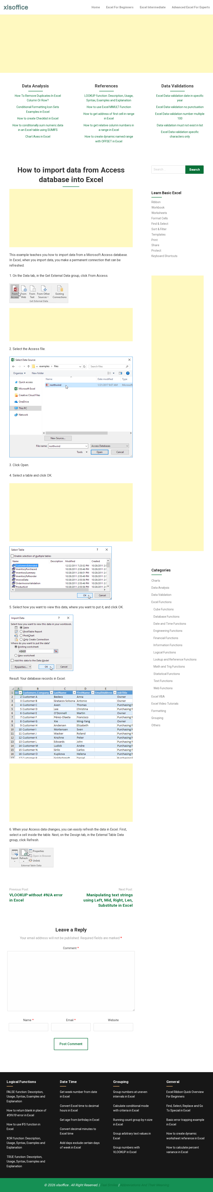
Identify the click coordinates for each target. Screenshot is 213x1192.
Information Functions (168, 645)
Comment (71, 948)
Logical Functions (165, 652)
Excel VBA (158, 696)
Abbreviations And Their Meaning (144, 1185)
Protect (156, 250)
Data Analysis (160, 587)
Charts (155, 580)
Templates (158, 234)
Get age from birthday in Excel (79, 1119)
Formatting (158, 711)
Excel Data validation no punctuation (180, 107)
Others (155, 725)
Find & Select (159, 223)
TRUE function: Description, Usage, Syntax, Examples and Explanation (26, 1161)
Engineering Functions (168, 630)
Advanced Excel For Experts (191, 7)
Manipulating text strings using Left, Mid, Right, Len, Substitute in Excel (108, 900)
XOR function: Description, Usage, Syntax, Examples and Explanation (26, 1143)
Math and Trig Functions (169, 666)
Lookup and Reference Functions (175, 659)
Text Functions (163, 681)
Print (154, 240)
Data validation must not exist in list (180, 125)
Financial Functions (166, 638)
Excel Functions (161, 602)
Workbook (158, 207)
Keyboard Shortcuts (164, 256)
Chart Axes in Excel (37, 136)
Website (113, 1020)
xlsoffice (62, 1185)
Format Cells (159, 218)
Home (96, 7)
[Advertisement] (106, 44)
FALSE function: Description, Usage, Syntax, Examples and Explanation (26, 1096)
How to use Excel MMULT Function (109, 107)
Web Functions (163, 688)
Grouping (157, 718)
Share (155, 245)
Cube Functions (164, 609)
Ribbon (156, 202)
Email (71, 1020)
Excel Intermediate (153, 7)
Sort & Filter (159, 229)
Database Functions (167, 616)
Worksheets (159, 213)
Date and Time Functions (170, 623)
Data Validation (161, 594)
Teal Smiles (109, 1185)
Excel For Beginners (120, 7)
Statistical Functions (167, 673)
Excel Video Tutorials (164, 703)
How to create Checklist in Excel (37, 118)
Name (28, 1020)
